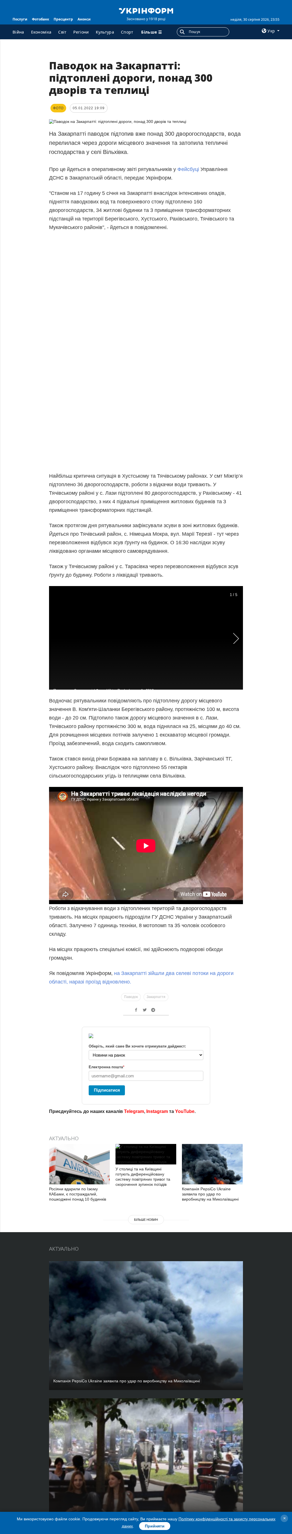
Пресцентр (63, 19)
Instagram (157, 1111)
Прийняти (155, 1526)
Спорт (127, 32)
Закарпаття (156, 997)
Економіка (41, 32)
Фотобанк (40, 19)
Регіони (81, 32)
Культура (105, 32)
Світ (62, 32)
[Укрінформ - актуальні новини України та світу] (146, 10)
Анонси (84, 19)
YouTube (184, 1111)
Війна (18, 32)
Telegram (134, 1111)
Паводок (131, 997)
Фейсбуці (188, 169)
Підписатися (107, 1090)
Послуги (20, 19)
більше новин (146, 1219)
